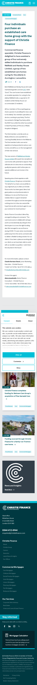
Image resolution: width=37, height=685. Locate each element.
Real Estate (6, 605)
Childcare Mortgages (9, 573)
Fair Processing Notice (9, 678)
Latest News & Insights (10, 556)
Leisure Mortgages (8, 582)
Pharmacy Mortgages (9, 585)
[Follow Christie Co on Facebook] (4, 626)
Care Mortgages (8, 570)
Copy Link (9, 82)
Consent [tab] (7, 321)
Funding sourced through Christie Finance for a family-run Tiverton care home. (18, 442)
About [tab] (30, 321)
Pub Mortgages (7, 588)
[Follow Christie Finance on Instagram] (14, 626)
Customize (17, 361)
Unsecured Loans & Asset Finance (13, 608)
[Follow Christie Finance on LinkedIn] (9, 626)
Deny (18, 368)
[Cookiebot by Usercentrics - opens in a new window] (26, 315)
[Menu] (33, 3)
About (5, 544)
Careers (5, 550)
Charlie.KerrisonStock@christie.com (17, 270)
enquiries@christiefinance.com (13, 533)
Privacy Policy (16, 675)
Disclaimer (6, 675)
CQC (24, 90)
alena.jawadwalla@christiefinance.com (18, 286)
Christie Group (7, 547)
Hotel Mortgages (8, 579)
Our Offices (6, 559)
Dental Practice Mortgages (11, 576)
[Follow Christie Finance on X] (19, 626)
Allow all (18, 355)
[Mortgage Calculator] (29, 3)
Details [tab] (18, 321)
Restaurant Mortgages (10, 591)
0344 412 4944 (9, 530)
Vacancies (6, 553)
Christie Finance (10, 181)
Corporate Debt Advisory (10, 602)
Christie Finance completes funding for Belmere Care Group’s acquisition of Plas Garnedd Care (18, 393)
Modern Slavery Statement (10, 681)
